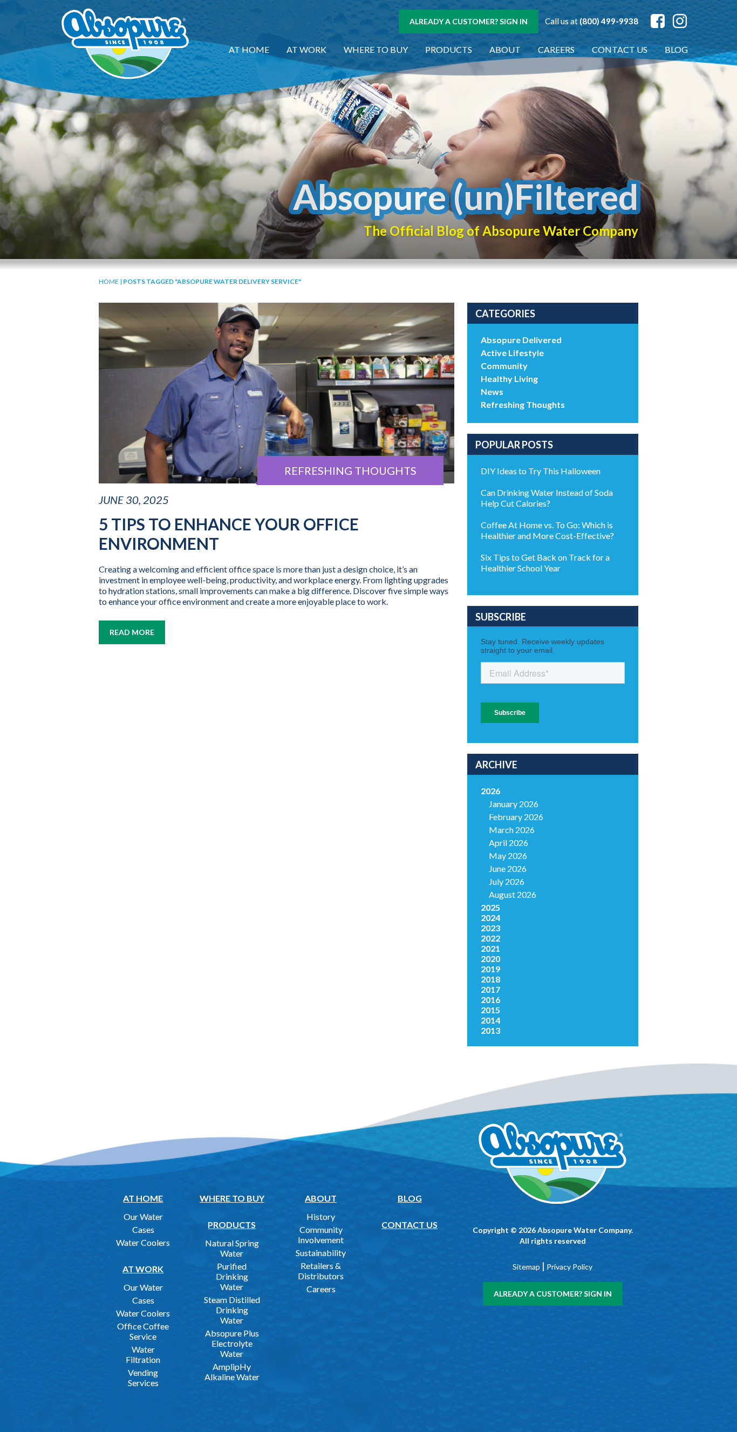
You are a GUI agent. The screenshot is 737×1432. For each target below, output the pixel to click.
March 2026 (512, 829)
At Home (249, 49)
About (505, 49)
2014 (490, 1020)
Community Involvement (321, 1234)
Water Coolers (143, 1242)
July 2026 (506, 881)
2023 (490, 928)
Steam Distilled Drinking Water (232, 1309)
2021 (490, 948)
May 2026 (508, 855)
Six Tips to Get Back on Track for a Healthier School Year (545, 562)
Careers (556, 49)
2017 (490, 989)
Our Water (143, 1216)
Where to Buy (376, 49)
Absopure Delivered (521, 340)
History (320, 1216)
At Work (306, 49)
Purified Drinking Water (232, 1276)
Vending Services (143, 1377)
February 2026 (516, 817)
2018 (490, 979)
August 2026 (512, 894)
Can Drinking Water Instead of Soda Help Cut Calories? (547, 497)
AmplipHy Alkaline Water (232, 1371)
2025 (490, 907)
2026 (490, 791)
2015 (490, 1010)
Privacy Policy (569, 1266)
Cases (143, 1229)
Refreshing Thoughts (523, 404)
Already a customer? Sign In (469, 21)
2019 (490, 969)
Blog (676, 49)
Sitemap (526, 1266)
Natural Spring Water (232, 1248)
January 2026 (513, 804)
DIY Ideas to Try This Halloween (540, 471)
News (492, 391)
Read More (132, 632)
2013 (490, 1030)
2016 (490, 999)
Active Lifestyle (512, 352)
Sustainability (321, 1252)
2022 (490, 938)
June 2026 (508, 868)
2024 (490, 917)
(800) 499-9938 (608, 21)
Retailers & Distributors (321, 1270)
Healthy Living (509, 378)
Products (448, 49)
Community (504, 365)
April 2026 (508, 842)
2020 (490, 958)
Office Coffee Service (143, 1331)
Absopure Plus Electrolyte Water (232, 1343)
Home (109, 281)
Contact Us (619, 49)
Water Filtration (143, 1354)
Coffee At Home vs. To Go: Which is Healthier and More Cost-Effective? (547, 530)
